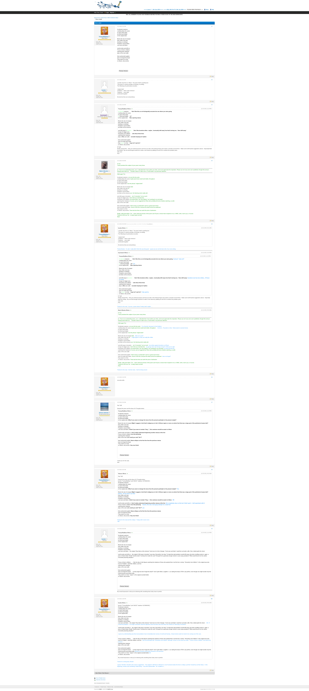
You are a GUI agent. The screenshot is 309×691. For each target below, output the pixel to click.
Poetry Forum (97, 17)
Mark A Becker (103, 171)
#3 (211, 104)
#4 (211, 160)
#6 (211, 377)
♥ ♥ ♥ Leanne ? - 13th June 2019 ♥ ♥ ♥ (153, 9)
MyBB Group (110, 689)
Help (213, 9)
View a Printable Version (100, 678)
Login (107, 12)
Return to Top (110, 686)
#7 (211, 402)
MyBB (100, 689)
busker (104, 90)
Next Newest (105, 673)
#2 (211, 79)
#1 (211, 26)
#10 (211, 598)
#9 (211, 528)
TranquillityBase (104, 36)
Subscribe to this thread (100, 679)
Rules (207, 9)
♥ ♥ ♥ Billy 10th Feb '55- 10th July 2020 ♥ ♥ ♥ (175, 9)
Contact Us (97, 686)
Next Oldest (98, 673)
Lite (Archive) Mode (118, 686)
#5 (211, 223)
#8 (211, 469)
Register (112, 12)
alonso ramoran (104, 412)
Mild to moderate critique (113, 17)
